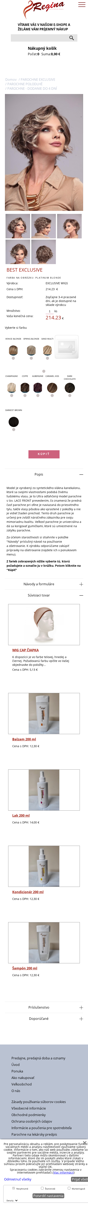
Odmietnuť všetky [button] (17, 1179)
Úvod (15, 1064)
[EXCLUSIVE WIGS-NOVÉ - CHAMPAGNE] (12, 388)
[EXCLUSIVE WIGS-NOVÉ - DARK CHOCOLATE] (70, 388)
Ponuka (17, 1071)
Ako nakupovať (22, 1077)
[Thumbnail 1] (18, 226)
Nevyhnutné (22, 1188)
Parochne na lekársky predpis (34, 1134)
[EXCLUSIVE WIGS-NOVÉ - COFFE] (25, 388)
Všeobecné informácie (28, 1108)
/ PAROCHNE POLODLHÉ (24, 84)
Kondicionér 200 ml (28, 892)
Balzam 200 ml (24, 739)
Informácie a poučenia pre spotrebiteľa (41, 1128)
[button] (84, 1142)
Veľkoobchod (21, 1084)
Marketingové (78, 1188)
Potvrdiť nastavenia (48, 1196)
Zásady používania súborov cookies (38, 1102)
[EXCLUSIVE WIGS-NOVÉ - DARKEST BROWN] (14, 422)
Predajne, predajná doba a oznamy (38, 1058)
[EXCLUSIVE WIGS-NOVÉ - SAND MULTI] (47, 350)
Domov (11, 79)
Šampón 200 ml (24, 968)
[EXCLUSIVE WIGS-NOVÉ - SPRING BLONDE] (31, 350)
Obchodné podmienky (28, 1115)
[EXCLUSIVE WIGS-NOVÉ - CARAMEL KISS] (52, 388)
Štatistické (50, 1188)
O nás (15, 1091)
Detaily (10, 1200)
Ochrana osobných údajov (31, 1121)
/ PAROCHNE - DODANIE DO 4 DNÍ (31, 88)
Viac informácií (63, 1172)
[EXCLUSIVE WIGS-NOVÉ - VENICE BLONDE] (13, 350)
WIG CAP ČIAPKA (25, 650)
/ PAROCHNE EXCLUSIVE (37, 79)
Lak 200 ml (21, 815)
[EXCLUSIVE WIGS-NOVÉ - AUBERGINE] (38, 388)
